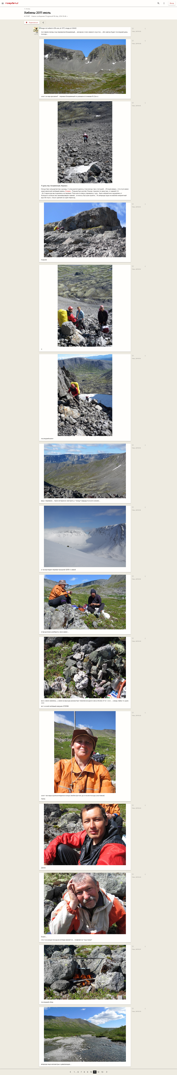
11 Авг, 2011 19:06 (136, 43)
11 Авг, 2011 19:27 (136, 949)
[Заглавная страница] (12, 1)
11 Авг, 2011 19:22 (136, 715)
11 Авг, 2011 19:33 (136, 1011)
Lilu (37, 32)
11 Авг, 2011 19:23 (136, 808)
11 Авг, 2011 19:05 (136, 31)
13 (102, 1072)
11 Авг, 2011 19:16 (136, 448)
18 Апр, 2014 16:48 (61, 16)
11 (94, 1072)
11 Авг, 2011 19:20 (136, 641)
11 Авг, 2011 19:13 (136, 105)
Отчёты (27, 9)
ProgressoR (49, 16)
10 (91, 1072)
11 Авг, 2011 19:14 (136, 207)
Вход (172, 3)
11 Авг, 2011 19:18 (136, 510)
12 (98, 1072)
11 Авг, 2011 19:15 (136, 269)
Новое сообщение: (38, 16)
